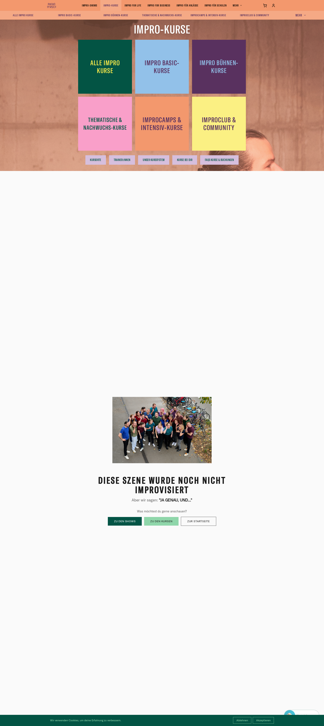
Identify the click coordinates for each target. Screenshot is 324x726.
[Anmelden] (273, 5)
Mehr (236, 5)
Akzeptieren (263, 720)
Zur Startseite (198, 521)
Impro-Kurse (110, 5)
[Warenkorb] (265, 5)
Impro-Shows (89, 5)
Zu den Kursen (161, 521)
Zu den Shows (125, 521)
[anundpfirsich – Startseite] (57, 5)
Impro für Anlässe (187, 5)
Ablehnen (242, 720)
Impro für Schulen (215, 5)
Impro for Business (158, 5)
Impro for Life (133, 5)
